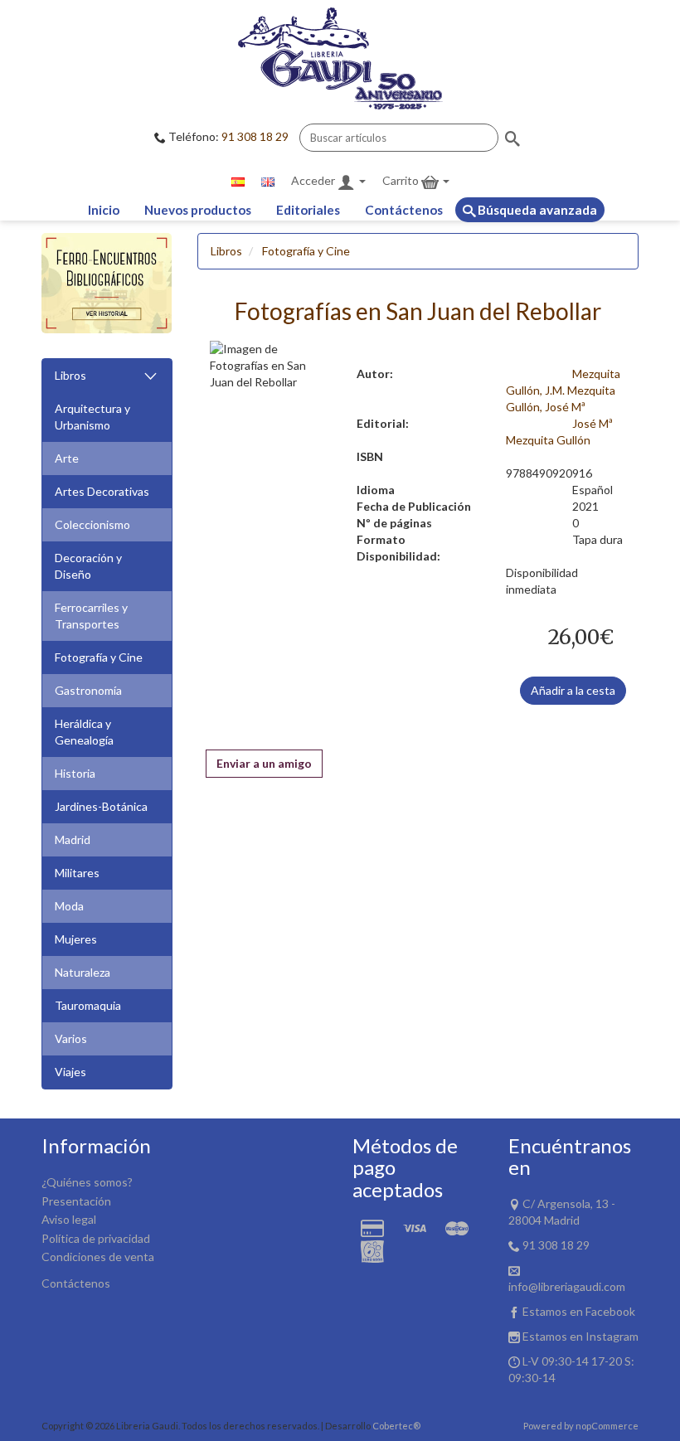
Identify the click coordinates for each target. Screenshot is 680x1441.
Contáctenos (404, 209)
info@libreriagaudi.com (566, 1286)
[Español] (238, 181)
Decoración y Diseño (88, 566)
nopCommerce (607, 1425)
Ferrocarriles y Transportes (91, 615)
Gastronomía (88, 690)
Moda (69, 906)
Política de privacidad (95, 1238)
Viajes (70, 1072)
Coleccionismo (92, 524)
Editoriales (308, 209)
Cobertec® (396, 1425)
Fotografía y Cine (99, 657)
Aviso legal (68, 1219)
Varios (71, 1038)
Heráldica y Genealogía (84, 731)
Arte (67, 458)
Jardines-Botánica (101, 806)
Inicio (103, 209)
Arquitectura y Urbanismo (92, 416)
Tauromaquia (88, 1005)
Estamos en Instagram (580, 1336)
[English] (267, 181)
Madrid (72, 839)
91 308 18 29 (255, 136)
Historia (75, 773)
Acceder (314, 180)
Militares (77, 873)
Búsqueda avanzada (536, 209)
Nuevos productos (197, 209)
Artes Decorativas (102, 491)
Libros (70, 375)
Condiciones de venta (97, 1256)
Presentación (76, 1201)
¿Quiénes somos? (87, 1182)
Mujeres (76, 939)
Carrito (401, 180)
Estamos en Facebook (578, 1311)
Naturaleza (82, 972)
